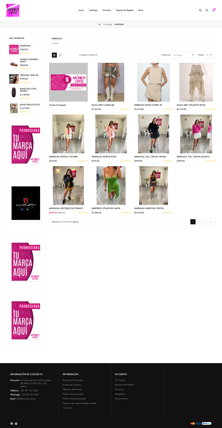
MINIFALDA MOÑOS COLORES (63, 156)
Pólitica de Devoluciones (74, 398)
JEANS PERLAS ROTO (30, 104)
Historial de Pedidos (124, 384)
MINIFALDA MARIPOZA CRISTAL (149, 208)
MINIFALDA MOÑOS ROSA (104, 156)
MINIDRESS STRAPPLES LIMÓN (106, 208)
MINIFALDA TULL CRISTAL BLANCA (193, 156)
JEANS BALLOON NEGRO (28, 90)
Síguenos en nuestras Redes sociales (79, 403)
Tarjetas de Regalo (124, 10)
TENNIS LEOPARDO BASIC (29, 60)
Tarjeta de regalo (57, 105)
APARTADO (25, 45)
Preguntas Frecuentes (73, 380)
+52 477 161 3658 (29, 390)
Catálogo (93, 10)
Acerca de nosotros (72, 384)
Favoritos (119, 389)
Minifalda (119, 24)
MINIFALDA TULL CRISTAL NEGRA (150, 156)
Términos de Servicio (72, 389)
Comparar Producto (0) (88, 55)
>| (210, 221)
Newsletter (120, 394)
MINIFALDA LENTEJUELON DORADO (66, 208)
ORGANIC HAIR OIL (29, 75)
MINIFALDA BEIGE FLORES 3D (148, 105)
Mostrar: (201, 55)
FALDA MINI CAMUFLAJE (103, 105)
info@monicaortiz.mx (26, 398)
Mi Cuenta (120, 380)
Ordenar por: (166, 55)
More (140, 10)
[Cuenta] (207, 10)
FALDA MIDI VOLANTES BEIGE (191, 105)
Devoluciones (121, 398)
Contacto (67, 407)
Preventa (107, 10)
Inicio (81, 10)
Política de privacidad (73, 394)
